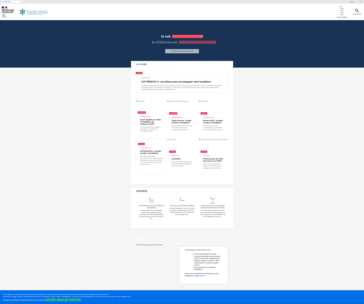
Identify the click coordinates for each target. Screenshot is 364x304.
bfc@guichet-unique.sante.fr (195, 276)
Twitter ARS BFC (361, 2)
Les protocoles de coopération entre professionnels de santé (212, 206)
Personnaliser (75, 300)
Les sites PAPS (6, 1)
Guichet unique (342, 17)
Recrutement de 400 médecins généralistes (151, 206)
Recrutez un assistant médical (182, 205)
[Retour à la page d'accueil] (35, 12)
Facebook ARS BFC (358, 2)
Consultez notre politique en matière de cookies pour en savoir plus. (24, 300)
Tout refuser (50, 300)
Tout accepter (62, 300)
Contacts (352, 2)
